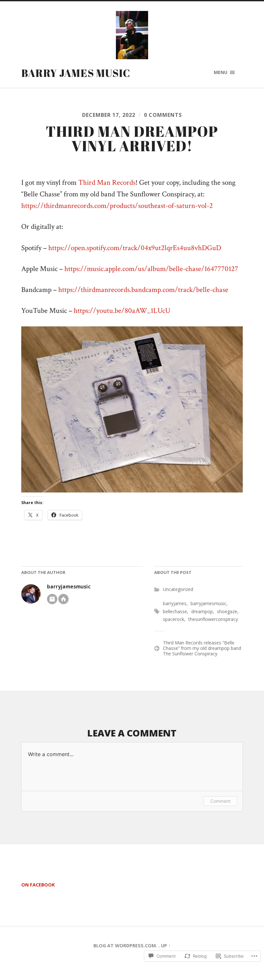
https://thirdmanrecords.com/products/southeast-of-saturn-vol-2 (117, 206)
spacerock (173, 619)
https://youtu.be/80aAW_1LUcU (122, 310)
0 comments (163, 114)
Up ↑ (166, 945)
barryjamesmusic (68, 586)
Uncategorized (178, 589)
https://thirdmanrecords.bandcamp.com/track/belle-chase (143, 290)
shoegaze (227, 611)
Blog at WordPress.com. (125, 945)
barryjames (174, 603)
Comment (220, 801)
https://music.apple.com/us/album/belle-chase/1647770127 (151, 269)
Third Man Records (107, 182)
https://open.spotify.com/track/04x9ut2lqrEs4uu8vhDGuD (134, 248)
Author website (63, 599)
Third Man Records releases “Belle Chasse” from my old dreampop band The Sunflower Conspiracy (202, 648)
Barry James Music (75, 73)
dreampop (202, 611)
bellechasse (175, 611)
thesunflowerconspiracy (213, 619)
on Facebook (38, 885)
